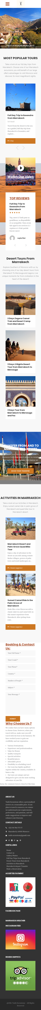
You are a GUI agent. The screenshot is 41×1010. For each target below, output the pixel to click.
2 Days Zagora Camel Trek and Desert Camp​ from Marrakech (19, 207)
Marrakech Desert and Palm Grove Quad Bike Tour (19, 547)
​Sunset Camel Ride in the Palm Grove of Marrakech (20, 603)
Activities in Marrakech (15, 864)
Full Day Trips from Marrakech (18, 858)
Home (8, 850)
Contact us (10, 853)
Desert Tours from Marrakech (17, 861)
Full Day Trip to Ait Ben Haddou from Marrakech (20, 116)
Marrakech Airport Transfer (17, 866)
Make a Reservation (13, 869)
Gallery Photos (12, 856)
